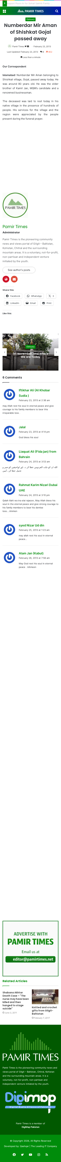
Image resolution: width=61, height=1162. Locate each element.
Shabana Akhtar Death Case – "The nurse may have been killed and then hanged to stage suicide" (16, 1000)
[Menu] (4, 12)
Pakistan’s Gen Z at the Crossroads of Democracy (35, 3)
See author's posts (19, 270)
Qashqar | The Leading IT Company (38, 1146)
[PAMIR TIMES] (30, 11)
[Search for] (56, 12)
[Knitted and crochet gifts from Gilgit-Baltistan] (45, 996)
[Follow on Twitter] (26, 46)
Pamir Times (18, 46)
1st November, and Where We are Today (22, 355)
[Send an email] (28, 46)
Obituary (30, 19)
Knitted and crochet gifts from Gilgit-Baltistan (44, 1010)
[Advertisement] (30, 155)
